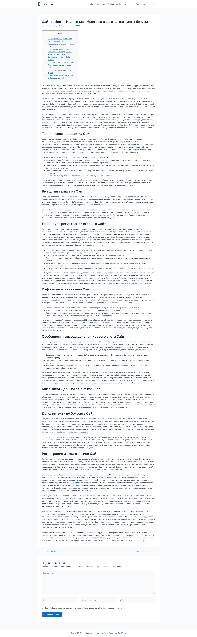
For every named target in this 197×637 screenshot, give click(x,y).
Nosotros (101, 4)
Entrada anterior (53, 551)
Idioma (153, 4)
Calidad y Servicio (115, 4)
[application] (157, 4)
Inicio (92, 4)
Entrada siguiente (143, 551)
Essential (48, 4)
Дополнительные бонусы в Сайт (61, 62)
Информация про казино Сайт (60, 49)
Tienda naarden (142, 4)
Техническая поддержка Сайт (60, 39)
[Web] (137, 600)
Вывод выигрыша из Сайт (58, 41)
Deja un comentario (49, 26)
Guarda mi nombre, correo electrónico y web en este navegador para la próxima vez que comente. (83, 608)
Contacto (129, 4)
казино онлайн (73, 483)
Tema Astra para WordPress (115, 633)
